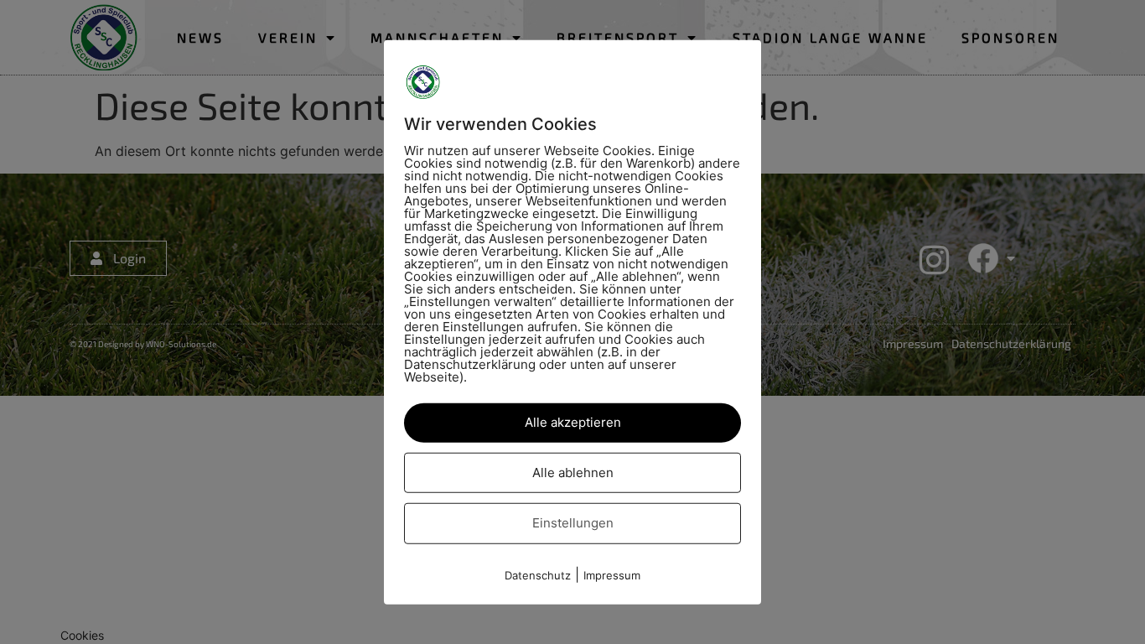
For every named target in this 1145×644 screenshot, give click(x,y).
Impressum (611, 574)
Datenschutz (538, 574)
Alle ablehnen (573, 472)
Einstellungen (573, 523)
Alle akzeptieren (573, 422)
